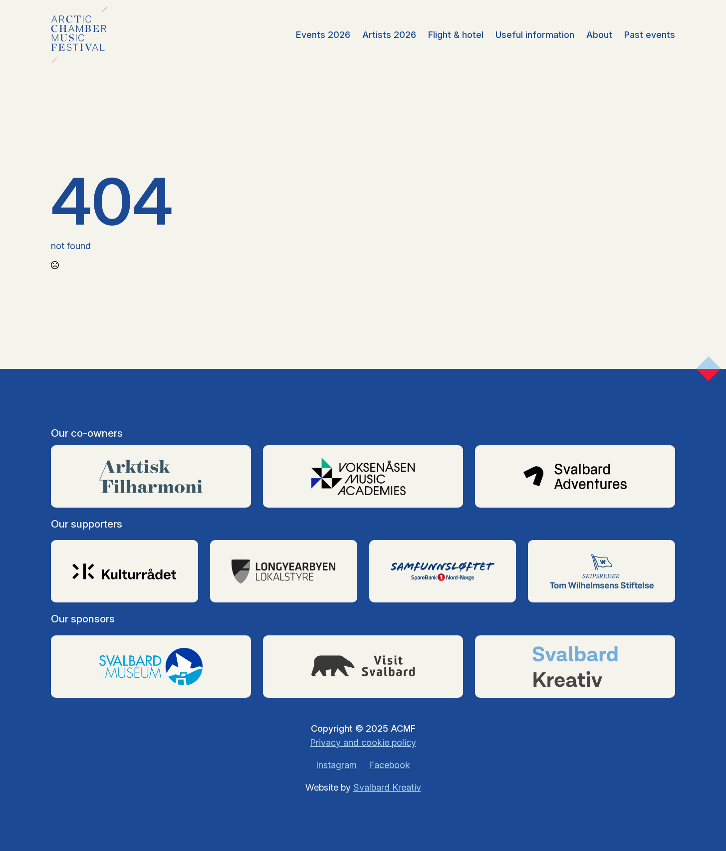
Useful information (534, 34)
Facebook (389, 765)
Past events (649, 34)
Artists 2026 (389, 34)
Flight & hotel (456, 34)
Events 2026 (323, 34)
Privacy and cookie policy (363, 742)
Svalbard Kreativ (387, 787)
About (599, 34)
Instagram (336, 765)
